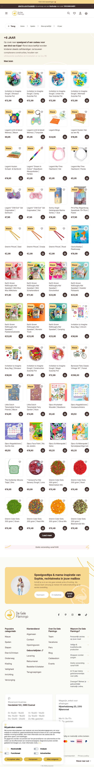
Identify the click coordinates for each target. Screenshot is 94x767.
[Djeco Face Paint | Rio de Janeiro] (36, 431)
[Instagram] (72, 615)
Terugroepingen (34, 672)
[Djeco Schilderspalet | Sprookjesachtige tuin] (80, 431)
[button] (5, 13)
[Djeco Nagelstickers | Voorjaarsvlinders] (80, 392)
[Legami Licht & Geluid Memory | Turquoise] (36, 118)
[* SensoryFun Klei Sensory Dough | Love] (36, 468)
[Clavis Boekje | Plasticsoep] (80, 234)
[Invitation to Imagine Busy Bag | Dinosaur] (14, 353)
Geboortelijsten (34, 650)
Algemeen (31, 634)
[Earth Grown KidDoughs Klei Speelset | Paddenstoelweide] (14, 312)
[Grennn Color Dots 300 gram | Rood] (80, 468)
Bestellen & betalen (35, 666)
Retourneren (32, 661)
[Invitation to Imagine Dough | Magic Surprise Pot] (58, 353)
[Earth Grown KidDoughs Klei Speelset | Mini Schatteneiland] (36, 271)
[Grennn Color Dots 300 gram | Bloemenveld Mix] (80, 506)
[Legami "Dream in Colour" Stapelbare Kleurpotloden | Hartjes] (36, 154)
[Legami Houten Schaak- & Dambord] (14, 154)
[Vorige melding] (2, 6)
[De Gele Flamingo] (18, 13)
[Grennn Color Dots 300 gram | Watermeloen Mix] (58, 468)
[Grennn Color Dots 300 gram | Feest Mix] (36, 506)
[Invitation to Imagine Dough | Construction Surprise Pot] (36, 353)
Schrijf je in (69, 594)
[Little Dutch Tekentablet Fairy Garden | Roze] (36, 392)
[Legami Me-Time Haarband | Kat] (58, 154)
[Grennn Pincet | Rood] (58, 234)
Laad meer (47, 535)
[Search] (68, 13)
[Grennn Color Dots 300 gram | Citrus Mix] (58, 506)
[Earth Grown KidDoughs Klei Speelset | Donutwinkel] (58, 271)
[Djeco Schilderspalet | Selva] (58, 431)
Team (50, 636)
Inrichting (9, 674)
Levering (31, 656)
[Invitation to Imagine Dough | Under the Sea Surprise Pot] (58, 79)
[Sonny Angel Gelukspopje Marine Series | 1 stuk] (58, 195)
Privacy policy (83, 756)
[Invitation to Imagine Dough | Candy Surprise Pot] (36, 79)
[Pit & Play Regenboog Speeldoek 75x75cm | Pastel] (80, 195)
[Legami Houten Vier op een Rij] (80, 118)
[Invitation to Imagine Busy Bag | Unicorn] (80, 312)
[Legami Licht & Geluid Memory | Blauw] (14, 118)
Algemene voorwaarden (65, 756)
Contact (30, 639)
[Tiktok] (86, 615)
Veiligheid (9, 669)
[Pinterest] (66, 615)
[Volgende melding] (92, 6)
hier (40, 743)
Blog (50, 653)
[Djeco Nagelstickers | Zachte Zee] (14, 431)
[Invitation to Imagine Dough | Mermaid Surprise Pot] (80, 79)
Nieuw (8, 636)
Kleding (8, 663)
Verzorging (10, 680)
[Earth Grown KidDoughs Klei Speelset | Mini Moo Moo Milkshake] (14, 271)
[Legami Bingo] (58, 118)
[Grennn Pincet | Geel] (14, 234)
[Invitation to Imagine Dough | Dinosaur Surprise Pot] (14, 79)
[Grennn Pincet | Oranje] (36, 234)
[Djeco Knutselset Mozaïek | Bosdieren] (58, 392)
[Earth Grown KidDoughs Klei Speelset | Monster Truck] (36, 312)
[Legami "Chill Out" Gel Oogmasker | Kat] (36, 195)
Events (51, 663)
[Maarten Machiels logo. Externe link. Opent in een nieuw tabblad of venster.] (5, 725)
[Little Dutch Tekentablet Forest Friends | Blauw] (14, 392)
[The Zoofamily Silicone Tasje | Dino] (14, 468)
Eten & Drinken (11, 653)
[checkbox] (6, 749)
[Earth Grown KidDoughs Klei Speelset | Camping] (58, 312)
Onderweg (9, 658)
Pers (50, 647)
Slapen (8, 647)
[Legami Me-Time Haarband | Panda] (80, 154)
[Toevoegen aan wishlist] (20, 73)
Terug (13, 26)
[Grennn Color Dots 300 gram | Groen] (14, 506)
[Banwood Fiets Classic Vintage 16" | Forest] (80, 353)
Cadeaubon (53, 658)
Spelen (8, 642)
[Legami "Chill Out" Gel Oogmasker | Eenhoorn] (14, 195)
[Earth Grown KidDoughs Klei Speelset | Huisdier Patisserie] (80, 271)
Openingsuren (33, 645)
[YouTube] (79, 615)
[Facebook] (59, 615)
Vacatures (53, 642)
